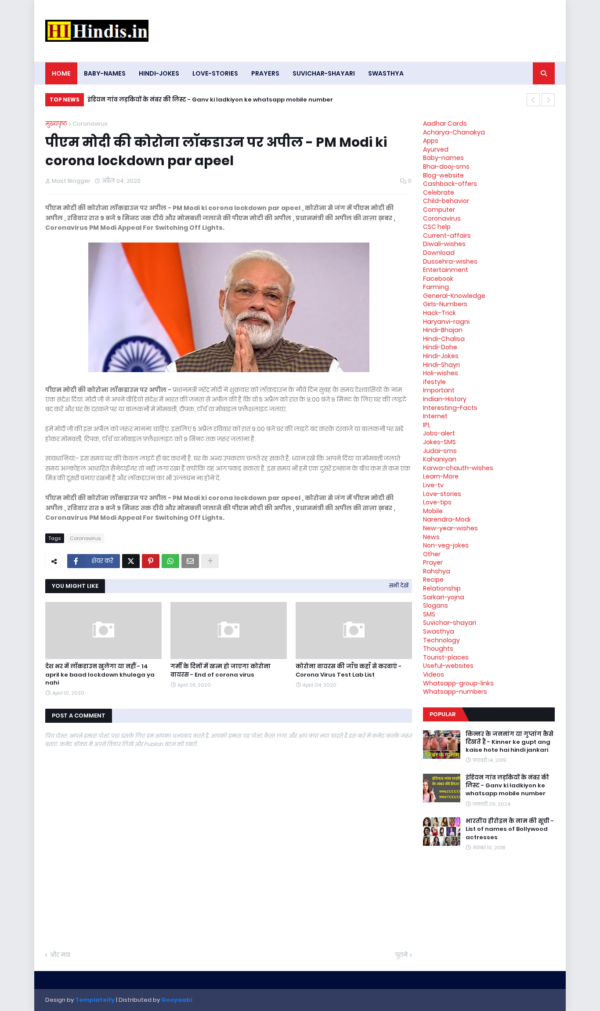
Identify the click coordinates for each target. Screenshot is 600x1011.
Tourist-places (446, 657)
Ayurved (435, 149)
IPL (426, 424)
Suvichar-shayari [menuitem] (324, 73)
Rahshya (436, 571)
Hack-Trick (439, 312)
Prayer (433, 562)
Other (432, 554)
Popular (442, 714)
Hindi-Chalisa (444, 338)
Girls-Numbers (445, 304)
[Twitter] (131, 561)
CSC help (437, 226)
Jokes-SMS (439, 442)
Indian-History (444, 399)
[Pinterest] (150, 561)
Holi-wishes (440, 373)
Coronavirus (90, 124)
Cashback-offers (450, 183)
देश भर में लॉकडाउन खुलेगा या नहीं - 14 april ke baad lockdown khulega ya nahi (100, 674)
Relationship (442, 588)
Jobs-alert (439, 433)
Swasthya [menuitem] (386, 73)
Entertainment (445, 269)
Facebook (438, 278)
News (431, 537)
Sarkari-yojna (443, 597)
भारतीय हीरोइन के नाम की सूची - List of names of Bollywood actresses (510, 829)
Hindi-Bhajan (443, 330)
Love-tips (437, 502)
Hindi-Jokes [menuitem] (159, 73)
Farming (436, 287)
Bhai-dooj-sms (446, 166)
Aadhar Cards (445, 123)
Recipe (433, 579)
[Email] (190, 561)
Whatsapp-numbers (455, 691)
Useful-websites (448, 665)
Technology (441, 640)
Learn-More (441, 476)
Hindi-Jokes (441, 355)
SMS (429, 614)
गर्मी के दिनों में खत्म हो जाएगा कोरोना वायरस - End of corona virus (220, 670)
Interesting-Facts (450, 407)
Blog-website (443, 175)
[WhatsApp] (170, 561)
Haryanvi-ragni (446, 321)
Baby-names (443, 157)
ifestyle (434, 381)
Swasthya (438, 631)
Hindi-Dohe (440, 347)
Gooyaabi (176, 1000)
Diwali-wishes (444, 243)
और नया (60, 955)
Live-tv (433, 485)
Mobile (433, 511)
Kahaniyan (439, 459)
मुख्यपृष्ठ (56, 124)
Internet (435, 416)
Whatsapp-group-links (458, 683)
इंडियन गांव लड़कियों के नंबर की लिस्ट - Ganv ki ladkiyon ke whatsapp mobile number (210, 99)
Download (439, 252)
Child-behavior (446, 200)
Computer (439, 209)
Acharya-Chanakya (454, 132)
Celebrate (438, 192)
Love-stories (442, 493)
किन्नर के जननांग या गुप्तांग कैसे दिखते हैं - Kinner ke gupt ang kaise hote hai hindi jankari (509, 742)
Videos (433, 674)
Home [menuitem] (61, 73)
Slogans (435, 605)
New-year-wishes (450, 528)
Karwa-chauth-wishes (458, 468)
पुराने (401, 955)
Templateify (95, 1000)
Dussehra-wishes (450, 261)
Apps (430, 140)
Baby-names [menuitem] (105, 73)
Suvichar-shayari (449, 622)
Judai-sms (440, 450)
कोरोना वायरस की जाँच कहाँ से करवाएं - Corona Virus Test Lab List (348, 670)
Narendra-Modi (446, 519)
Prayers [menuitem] (265, 73)
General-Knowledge (454, 295)
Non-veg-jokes (446, 545)
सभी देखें (398, 585)
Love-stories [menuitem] (215, 73)
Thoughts (438, 648)
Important (439, 390)
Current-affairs (447, 235)
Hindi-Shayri (441, 364)
